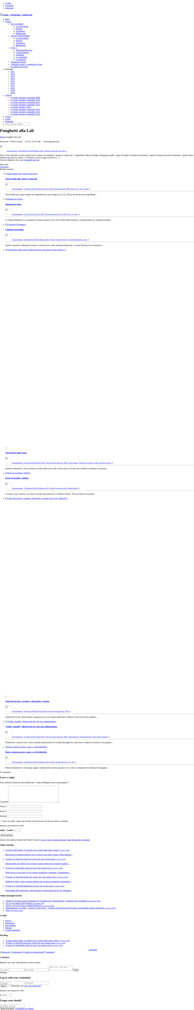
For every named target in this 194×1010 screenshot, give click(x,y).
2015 (13, 81)
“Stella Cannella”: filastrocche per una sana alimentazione (31, 726)
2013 (13, 76)
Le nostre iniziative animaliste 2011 (25, 102)
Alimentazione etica (24, 50)
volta (96, 463)
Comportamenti (22, 52)
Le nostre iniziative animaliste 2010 (25, 100)
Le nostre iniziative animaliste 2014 (25, 109)
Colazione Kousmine (14, 229)
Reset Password (7, 1009)
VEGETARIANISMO (20, 36)
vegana (85, 189)
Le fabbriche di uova (19, 67)
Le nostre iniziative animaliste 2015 (25, 112)
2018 (13, 88)
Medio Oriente (73, 488)
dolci (72, 189)
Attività (8, 95)
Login (7, 119)
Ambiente (20, 55)
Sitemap (8, 928)
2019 (13, 90)
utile (76, 214)
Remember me (17, 986)
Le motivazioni (22, 26)
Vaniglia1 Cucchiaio (86, 463)
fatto (85, 240)
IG (73, 214)
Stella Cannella (102, 737)
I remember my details (24, 1008)
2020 (13, 93)
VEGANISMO (17, 24)
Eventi (8, 116)
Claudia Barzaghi (85, 737)
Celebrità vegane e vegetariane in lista (26, 64)
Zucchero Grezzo (105, 463)
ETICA (14, 48)
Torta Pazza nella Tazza (16, 453)
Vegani (8, 22)
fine (63, 151)
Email (2, 811)
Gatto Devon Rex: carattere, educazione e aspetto (27, 701)
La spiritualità (21, 57)
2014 (13, 79)
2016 (13, 83)
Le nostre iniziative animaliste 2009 (25, 98)
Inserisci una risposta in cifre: (12, 826)
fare (73, 762)
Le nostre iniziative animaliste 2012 (25, 105)
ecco (77, 189)
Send (76, 970)
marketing (93, 950)
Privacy (8, 921)
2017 (13, 86)
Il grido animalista (12, 930)
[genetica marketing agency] (103, 950)
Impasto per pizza (13, 204)
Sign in (3, 986)
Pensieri (19, 29)
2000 (68, 189)
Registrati (9, 121)
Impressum (9, 923)
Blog (7, 19)
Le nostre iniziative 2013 (21, 107)
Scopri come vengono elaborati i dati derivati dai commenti (65, 840)
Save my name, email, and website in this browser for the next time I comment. (35, 821)
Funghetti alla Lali (31, 160)
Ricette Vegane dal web (53, 151)
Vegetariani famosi (18, 62)
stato (94, 737)
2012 (13, 74)
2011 (13, 71)
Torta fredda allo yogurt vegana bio (21, 179)
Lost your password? (32, 986)
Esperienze (20, 31)
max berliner (10, 925)
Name (2, 806)
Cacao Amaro (73, 463)
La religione (21, 60)
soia (80, 189)
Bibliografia (21, 33)
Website (3, 816)
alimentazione (73, 737)
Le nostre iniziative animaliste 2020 (25, 114)
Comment (4, 802)
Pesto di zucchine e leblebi (16, 478)
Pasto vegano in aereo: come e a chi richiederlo (26, 752)
